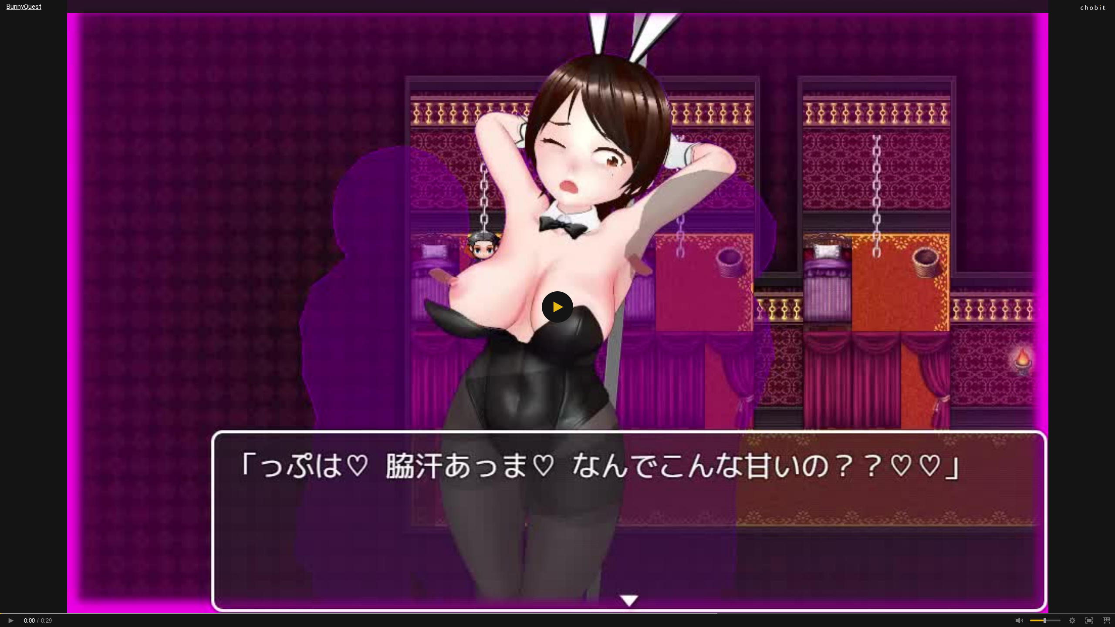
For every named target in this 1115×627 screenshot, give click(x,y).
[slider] (557, 613)
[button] (557, 307)
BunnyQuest (24, 6)
